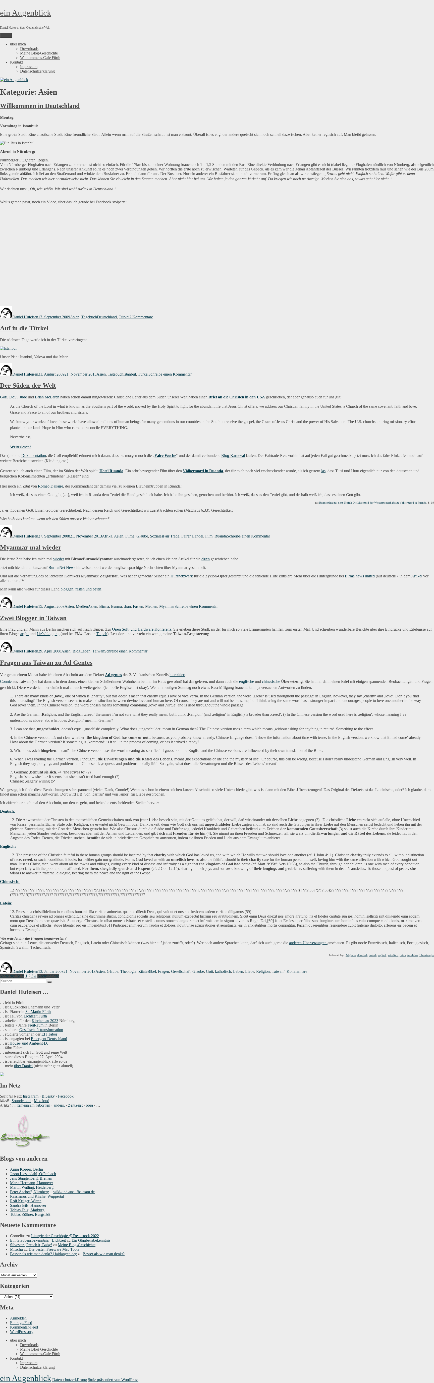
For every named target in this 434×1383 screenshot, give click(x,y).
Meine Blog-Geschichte (39, 53)
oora (89, 1105)
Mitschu (16, 1249)
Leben (85, 651)
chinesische (271, 681)
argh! (24, 634)
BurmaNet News (61, 567)
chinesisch (362, 955)
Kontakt (16, 62)
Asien (74, 317)
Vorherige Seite (12, 976)
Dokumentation (33, 455)
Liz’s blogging (48, 634)
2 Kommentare (141, 317)
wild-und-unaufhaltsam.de (74, 1192)
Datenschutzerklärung (37, 71)
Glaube (142, 536)
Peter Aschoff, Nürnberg (29, 1192)
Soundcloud (21, 1101)
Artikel (416, 576)
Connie (6, 681)
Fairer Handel (192, 536)
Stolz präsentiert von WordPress (113, 1379)
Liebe (249, 971)
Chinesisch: (10, 881)
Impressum (28, 67)
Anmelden (18, 1318)
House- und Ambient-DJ (29, 1043)
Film (208, 536)
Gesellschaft (180, 971)
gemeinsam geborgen (33, 1105)
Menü (6, 35)
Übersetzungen (426, 955)
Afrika (107, 536)
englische (246, 681)
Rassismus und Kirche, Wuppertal (37, 1196)
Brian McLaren (47, 397)
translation (412, 955)
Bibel (151, 971)
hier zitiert (177, 675)
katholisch (393, 955)
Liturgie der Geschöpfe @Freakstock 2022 (65, 1236)
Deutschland (107, 317)
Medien (82, 606)
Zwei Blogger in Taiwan (33, 618)
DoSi (13, 397)
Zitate (142, 971)
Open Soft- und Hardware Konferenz (141, 629)
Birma (104, 606)
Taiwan (98, 651)
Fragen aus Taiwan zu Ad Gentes (46, 662)
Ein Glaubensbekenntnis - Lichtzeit (38, 1240)
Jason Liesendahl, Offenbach (33, 1174)
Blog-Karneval (233, 455)
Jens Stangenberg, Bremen (31, 1178)
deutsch (372, 955)
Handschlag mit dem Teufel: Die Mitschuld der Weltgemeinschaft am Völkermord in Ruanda (372, 502)
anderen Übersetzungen (308, 943)
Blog (76, 651)
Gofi (3, 397)
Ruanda (220, 536)
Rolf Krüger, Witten (25, 1201)
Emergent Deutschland (49, 1039)
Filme (129, 536)
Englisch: (8, 846)
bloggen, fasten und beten (81, 589)
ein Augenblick (25, 12)
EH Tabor (49, 1034)
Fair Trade (171, 536)
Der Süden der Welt (28, 385)
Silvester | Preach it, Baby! (31, 1245)
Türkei (124, 317)
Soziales (156, 536)
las (323, 471)
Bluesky (48, 1096)
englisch (382, 955)
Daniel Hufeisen (25, 317)
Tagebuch (89, 317)
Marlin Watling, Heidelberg (31, 1187)
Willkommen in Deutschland (40, 105)
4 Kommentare (295, 971)
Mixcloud (41, 1101)
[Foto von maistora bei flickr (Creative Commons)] (8, 348)
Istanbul (129, 374)
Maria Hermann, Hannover (31, 1183)
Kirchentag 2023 (45, 1020)
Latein (403, 955)
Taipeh (101, 634)
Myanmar (167, 606)
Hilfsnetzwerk (182, 576)
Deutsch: (7, 811)
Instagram (30, 1096)
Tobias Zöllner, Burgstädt (30, 1214)
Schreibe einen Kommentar (170, 374)
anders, (59, 1105)
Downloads (29, 48)
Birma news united (360, 576)
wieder (58, 559)
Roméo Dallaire (50, 486)
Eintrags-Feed (21, 1322)
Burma (116, 606)
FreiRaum (35, 1025)
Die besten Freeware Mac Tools (54, 1249)
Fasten (138, 606)
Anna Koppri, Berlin (26, 1169)
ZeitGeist (75, 1105)
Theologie (128, 971)
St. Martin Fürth (38, 1011)
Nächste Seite (48, 976)
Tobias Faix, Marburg (27, 1210)
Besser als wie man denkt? (104, 1254)
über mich (18, 44)
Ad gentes (113, 675)
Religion (263, 971)
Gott (209, 971)
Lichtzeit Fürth (35, 1016)
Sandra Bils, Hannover (28, 1205)
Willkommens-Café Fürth (40, 57)
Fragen (163, 971)
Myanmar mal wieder (30, 547)
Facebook (66, 1096)
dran (127, 606)
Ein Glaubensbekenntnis (91, 1240)
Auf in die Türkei (24, 328)
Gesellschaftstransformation (41, 1030)
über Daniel (23, 1066)
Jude (23, 397)
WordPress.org (21, 1332)
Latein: (6, 903)
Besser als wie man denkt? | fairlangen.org (43, 1254)
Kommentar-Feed (24, 1327)
